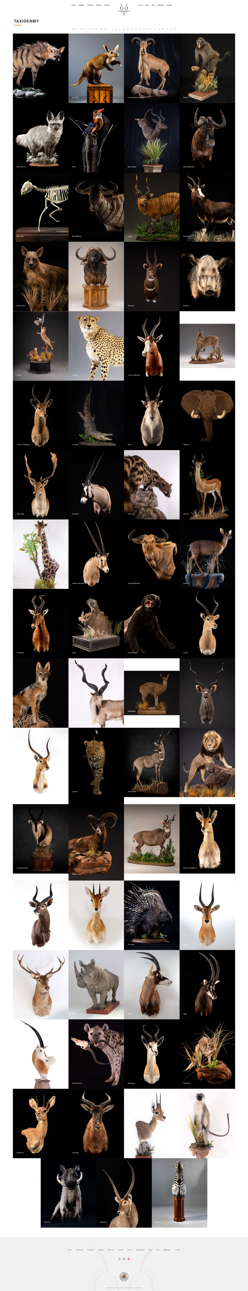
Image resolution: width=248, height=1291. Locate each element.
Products (90, 5)
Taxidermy (81, 5)
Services (98, 5)
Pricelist (107, 5)
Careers (100, 1250)
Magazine (161, 5)
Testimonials (140, 1250)
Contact (169, 5)
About (141, 5)
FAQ (153, 5)
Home (73, 5)
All (73, 29)
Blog (147, 5)
